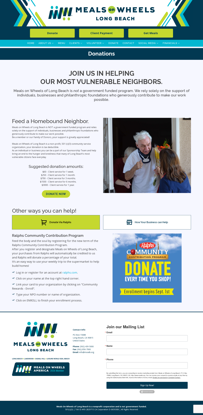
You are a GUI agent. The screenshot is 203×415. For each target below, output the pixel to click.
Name (109, 346)
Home (30, 43)
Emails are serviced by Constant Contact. (166, 377)
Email (109, 332)
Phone (109, 359)
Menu (61, 43)
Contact (128, 43)
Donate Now (56, 194)
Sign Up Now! (147, 385)
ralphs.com (69, 272)
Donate (113, 43)
